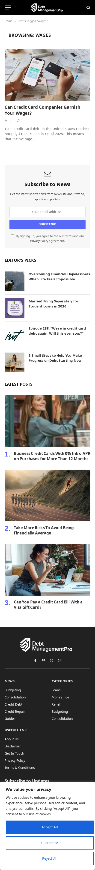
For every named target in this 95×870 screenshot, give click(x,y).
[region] (47, 826)
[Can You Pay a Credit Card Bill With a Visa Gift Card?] (47, 569)
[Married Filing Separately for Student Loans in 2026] (14, 308)
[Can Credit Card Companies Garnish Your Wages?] (47, 74)
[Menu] (8, 7)
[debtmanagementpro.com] (47, 7)
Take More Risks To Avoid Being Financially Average (44, 530)
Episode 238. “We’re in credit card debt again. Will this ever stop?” (57, 330)
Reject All (49, 858)
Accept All (50, 827)
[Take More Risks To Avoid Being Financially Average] (47, 495)
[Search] (88, 7)
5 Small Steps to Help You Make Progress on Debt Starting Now (55, 357)
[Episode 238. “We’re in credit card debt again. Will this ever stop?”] (14, 335)
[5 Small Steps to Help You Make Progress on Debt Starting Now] (14, 362)
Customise (49, 843)
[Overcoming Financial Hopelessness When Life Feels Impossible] (14, 281)
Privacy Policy (39, 241)
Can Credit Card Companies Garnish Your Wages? (42, 110)
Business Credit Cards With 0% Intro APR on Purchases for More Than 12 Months (52, 456)
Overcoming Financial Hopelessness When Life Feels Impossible (59, 276)
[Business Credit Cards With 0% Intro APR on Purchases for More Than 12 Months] (47, 421)
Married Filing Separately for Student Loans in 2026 (53, 303)
